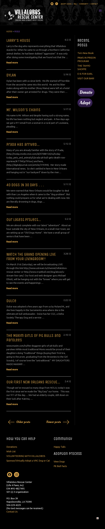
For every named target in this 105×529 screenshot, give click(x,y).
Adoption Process (68, 453)
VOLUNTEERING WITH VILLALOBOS (25, 456)
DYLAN (11, 75)
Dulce (11, 300)
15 (66, 143)
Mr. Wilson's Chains (23, 109)
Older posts (23, 422)
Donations (11, 446)
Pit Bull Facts (60, 466)
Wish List (11, 451)
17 (66, 109)
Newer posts (53, 422)
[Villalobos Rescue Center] (30, 14)
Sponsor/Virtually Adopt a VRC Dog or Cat (28, 460)
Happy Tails (59, 446)
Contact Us (12, 511)
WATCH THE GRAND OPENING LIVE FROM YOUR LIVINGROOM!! (31, 256)
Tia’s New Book (85, 53)
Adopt (85, 103)
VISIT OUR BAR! (85, 78)
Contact (94, 4)
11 (66, 184)
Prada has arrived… (23, 144)
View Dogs (59, 461)
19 (66, 74)
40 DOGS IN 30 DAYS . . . (25, 185)
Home (9, 31)
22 (66, 300)
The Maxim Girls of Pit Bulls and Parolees (33, 337)
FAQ (75, 4)
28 (66, 253)
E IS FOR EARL (85, 73)
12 (69, 39)
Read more (12, 62)
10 (66, 335)
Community (83, 4)
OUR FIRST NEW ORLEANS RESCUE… (33, 382)
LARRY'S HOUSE (18, 40)
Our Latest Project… (23, 219)
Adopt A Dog (66, 4)
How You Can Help (20, 438)
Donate (86, 92)
